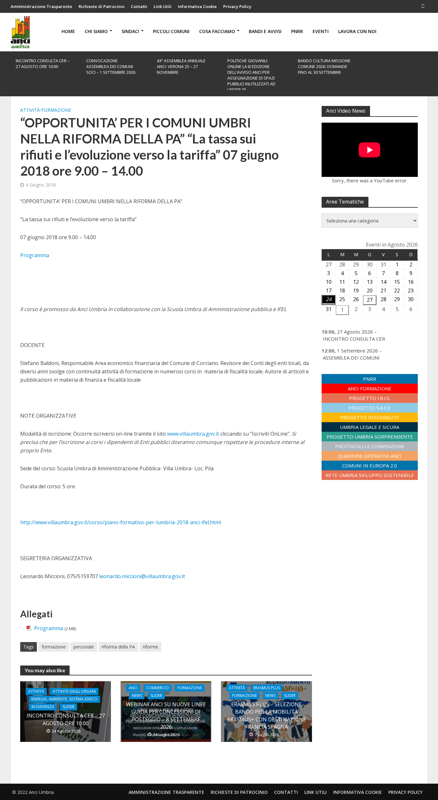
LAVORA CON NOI (357, 31)
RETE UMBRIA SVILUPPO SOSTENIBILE (369, 475)
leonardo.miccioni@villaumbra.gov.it (142, 576)
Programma (34, 255)
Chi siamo (96, 31)
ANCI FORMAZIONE (370, 388)
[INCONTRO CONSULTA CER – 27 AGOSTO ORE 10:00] (65, 711)
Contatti (139, 6)
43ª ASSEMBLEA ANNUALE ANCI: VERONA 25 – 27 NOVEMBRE (181, 66)
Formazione (56, 110)
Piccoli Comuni (171, 31)
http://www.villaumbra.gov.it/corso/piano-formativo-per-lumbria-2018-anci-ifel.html (120, 522)
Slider (68, 706)
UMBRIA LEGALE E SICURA (369, 427)
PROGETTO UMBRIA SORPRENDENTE (369, 436)
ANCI (133, 688)
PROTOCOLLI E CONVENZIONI (369, 446)
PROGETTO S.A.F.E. (369, 407)
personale (83, 647)
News (137, 695)
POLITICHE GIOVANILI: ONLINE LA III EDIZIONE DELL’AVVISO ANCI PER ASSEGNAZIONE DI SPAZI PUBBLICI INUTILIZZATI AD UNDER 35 (251, 75)
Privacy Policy (237, 6)
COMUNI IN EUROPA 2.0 (369, 465)
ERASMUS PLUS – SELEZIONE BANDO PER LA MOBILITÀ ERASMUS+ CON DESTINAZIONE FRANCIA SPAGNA (266, 715)
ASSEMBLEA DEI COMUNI (351, 357)
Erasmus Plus (266, 688)
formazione (54, 647)
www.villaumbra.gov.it (193, 433)
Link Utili (163, 6)
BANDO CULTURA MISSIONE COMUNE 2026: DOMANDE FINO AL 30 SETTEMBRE (324, 66)
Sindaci (130, 31)
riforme (150, 647)
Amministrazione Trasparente (41, 6)
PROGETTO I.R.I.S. (369, 398)
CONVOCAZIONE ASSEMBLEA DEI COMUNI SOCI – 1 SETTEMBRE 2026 (110, 66)
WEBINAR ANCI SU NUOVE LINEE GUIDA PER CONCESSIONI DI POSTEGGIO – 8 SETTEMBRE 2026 (166, 715)
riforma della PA (118, 647)
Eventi (321, 31)
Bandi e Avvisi (265, 31)
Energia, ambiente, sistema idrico (64, 699)
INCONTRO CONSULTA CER (354, 338)
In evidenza (42, 706)
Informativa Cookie (197, 6)
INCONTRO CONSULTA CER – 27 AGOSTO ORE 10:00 (43, 63)
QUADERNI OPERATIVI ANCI (369, 456)
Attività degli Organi (74, 691)
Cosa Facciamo (217, 31)
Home (68, 31)
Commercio (157, 688)
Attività (30, 110)
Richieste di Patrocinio (101, 6)
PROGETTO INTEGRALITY (369, 417)
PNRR (297, 31)
